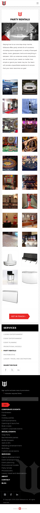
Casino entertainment (13, 334)
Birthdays (5, 448)
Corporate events (11, 409)
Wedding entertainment (12, 446)
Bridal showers (8, 440)
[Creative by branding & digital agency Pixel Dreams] (20, 509)
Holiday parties (8, 418)
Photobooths (9, 354)
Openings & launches (10, 423)
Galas (4, 415)
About (5, 476)
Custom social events (10, 451)
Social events (9, 432)
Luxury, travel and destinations (17, 359)
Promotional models (13, 346)
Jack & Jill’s (6, 443)
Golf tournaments (9, 421)
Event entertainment (13, 338)
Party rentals (10, 351)
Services (6, 454)
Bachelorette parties (10, 438)
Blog (4, 483)
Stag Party (6, 435)
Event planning (10, 342)
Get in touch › (18, 316)
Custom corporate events (12, 429)
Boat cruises (6, 426)
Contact (6, 480)
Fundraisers (6, 412)
